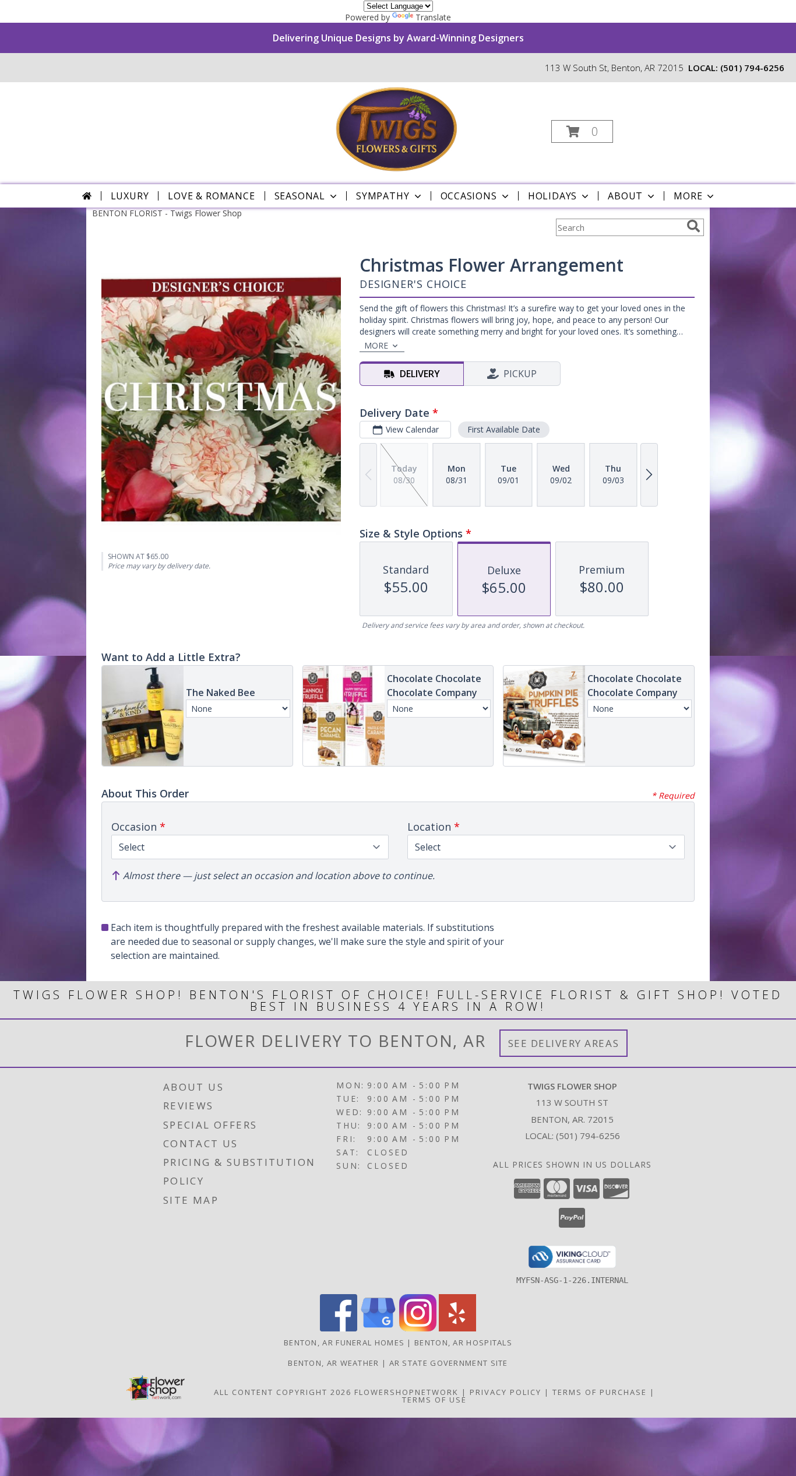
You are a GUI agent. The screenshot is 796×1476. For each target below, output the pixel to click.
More (688, 195)
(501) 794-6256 (752, 67)
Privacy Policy (505, 1392)
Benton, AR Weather (333, 1363)
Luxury (130, 195)
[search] (693, 226)
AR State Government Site (448, 1363)
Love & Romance (211, 195)
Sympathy (382, 195)
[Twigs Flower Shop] (397, 127)
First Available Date (503, 429)
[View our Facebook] (338, 1328)
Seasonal (299, 195)
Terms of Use (434, 1399)
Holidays (552, 195)
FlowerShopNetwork (406, 1392)
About (625, 195)
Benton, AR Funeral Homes (344, 1342)
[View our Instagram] (417, 1328)
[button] (582, 131)
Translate (433, 17)
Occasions (469, 195)
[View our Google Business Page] (378, 1328)
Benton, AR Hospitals (463, 1342)
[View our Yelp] (457, 1328)
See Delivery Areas (563, 1043)
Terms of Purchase (599, 1392)
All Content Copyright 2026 (282, 1392)
